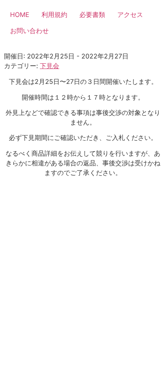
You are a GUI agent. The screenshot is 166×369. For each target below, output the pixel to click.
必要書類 (92, 14)
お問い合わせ (29, 31)
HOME (19, 14)
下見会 (49, 66)
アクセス (130, 14)
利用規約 (54, 14)
